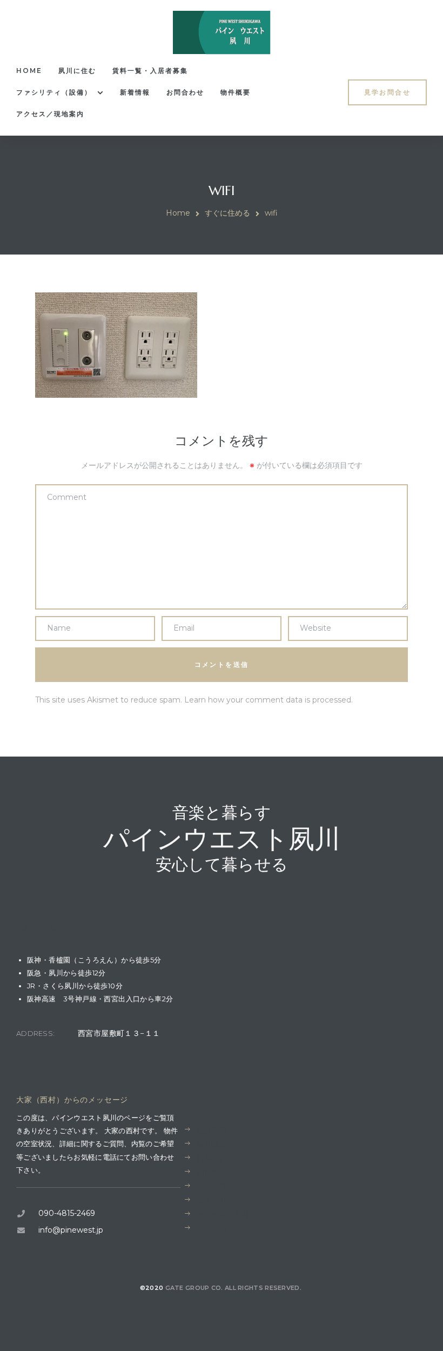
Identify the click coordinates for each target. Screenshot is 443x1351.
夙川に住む (77, 70)
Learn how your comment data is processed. (268, 700)
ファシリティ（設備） (54, 92)
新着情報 (135, 92)
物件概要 (235, 92)
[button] (387, 92)
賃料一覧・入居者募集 (150, 70)
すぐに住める (227, 213)
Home (29, 70)
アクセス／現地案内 (50, 114)
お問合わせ (185, 92)
